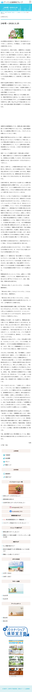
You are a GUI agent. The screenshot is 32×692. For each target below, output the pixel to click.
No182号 (5, 595)
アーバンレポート (16, 603)
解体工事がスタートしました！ (11, 532)
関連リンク (8, 465)
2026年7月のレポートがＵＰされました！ (14, 502)
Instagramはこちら (17, 507)
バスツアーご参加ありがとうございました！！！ (16, 523)
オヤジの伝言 (16, 559)
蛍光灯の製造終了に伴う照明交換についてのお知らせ (16, 550)
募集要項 (7, 474)
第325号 (5, 621)
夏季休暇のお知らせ (8, 499)
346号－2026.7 (7, 576)
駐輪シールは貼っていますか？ (11, 554)
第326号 (5, 618)
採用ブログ (8, 477)
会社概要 (7, 458)
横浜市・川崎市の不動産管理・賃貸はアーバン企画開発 (17, 688)
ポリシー (7, 461)
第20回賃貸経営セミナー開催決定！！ (14, 519)
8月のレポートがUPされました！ (12, 496)
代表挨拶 (7, 455)
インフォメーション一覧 (16, 482)
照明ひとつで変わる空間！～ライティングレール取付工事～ (16, 536)
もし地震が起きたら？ (9, 546)
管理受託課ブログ (16, 515)
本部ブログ (16, 542)
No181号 (5, 599)
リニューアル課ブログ (16, 528)
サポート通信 (16, 581)
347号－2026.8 (7, 573)
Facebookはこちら (17, 511)
